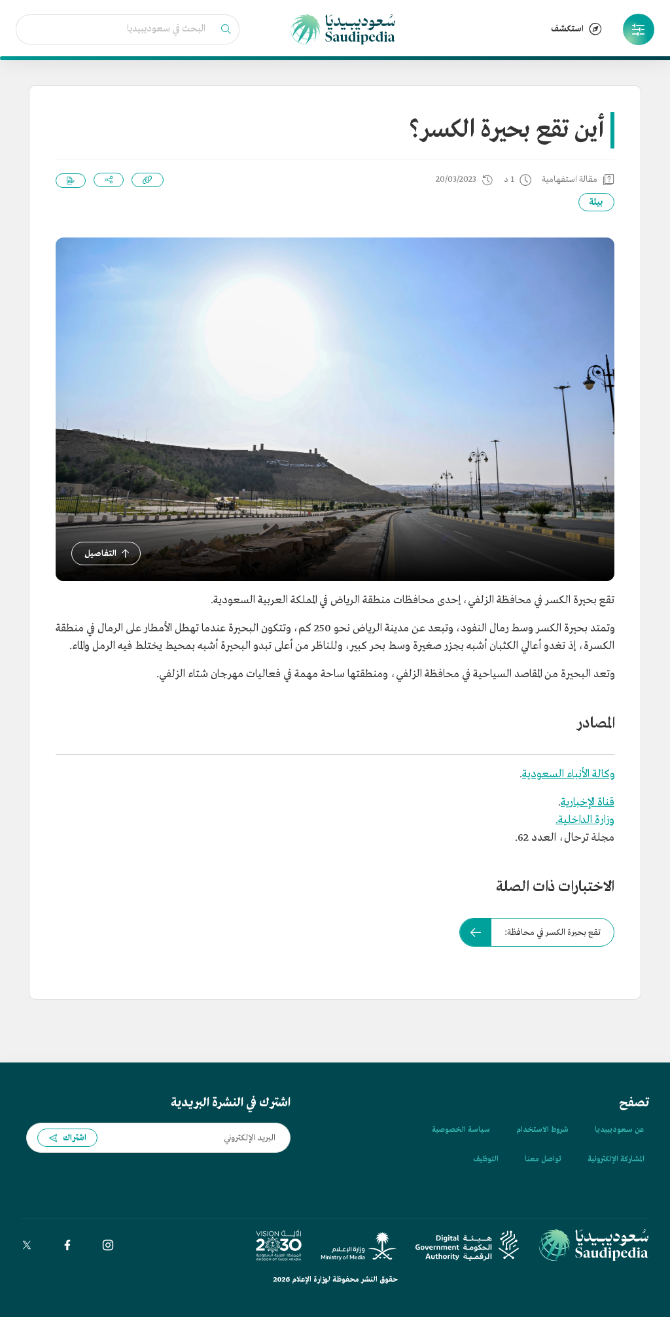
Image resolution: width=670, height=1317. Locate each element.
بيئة (596, 202)
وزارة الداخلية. (584, 820)
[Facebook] (67, 1245)
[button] (638, 29)
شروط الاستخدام (542, 1129)
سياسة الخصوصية (461, 1129)
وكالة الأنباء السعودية (568, 774)
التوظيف (486, 1159)
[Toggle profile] (638, 29)
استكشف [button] (567, 29)
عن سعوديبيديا (619, 1129)
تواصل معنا (543, 1159)
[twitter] (27, 1245)
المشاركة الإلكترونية (616, 1159)
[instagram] (108, 1245)
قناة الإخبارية (587, 802)
